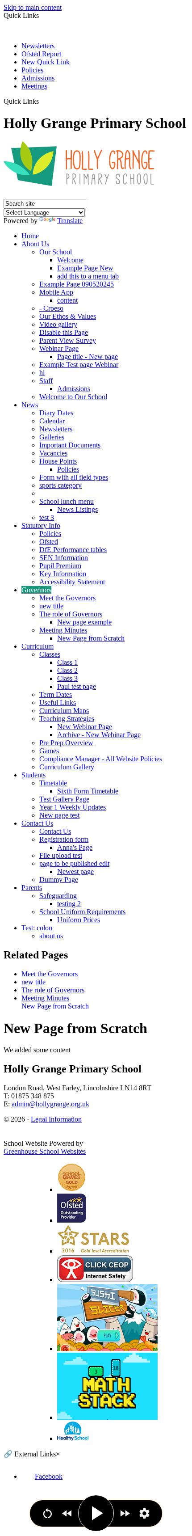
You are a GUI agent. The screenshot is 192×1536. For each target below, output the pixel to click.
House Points (58, 461)
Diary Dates (56, 413)
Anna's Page (74, 847)
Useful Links (57, 702)
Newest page (75, 871)
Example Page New (85, 268)
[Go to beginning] (47, 1513)
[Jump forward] (125, 1513)
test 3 (46, 517)
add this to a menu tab (88, 276)
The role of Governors (70, 614)
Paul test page (76, 686)
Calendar (52, 421)
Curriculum (37, 646)
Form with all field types (73, 477)
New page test (59, 815)
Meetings (34, 86)
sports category (60, 485)
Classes (49, 654)
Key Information (62, 574)
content (67, 300)
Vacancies (53, 453)
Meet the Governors (67, 598)
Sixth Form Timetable (87, 791)
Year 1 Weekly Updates (72, 807)
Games (49, 751)
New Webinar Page (84, 726)
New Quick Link (45, 62)
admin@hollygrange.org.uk (50, 1104)
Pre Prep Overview (66, 743)
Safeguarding (58, 895)
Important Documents (69, 445)
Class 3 (67, 678)
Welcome (70, 260)
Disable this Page (63, 332)
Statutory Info (40, 525)
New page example (84, 622)
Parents (31, 887)
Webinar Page (59, 348)
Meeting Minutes (63, 630)
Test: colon (36, 928)
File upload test (60, 855)
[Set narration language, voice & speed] (144, 1513)
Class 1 (67, 662)
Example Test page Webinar (78, 364)
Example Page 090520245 (76, 284)
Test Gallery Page (64, 799)
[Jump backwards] (67, 1513)
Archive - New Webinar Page (99, 734)
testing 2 (69, 903)
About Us (35, 244)
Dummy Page (58, 879)
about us (51, 936)
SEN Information (63, 557)
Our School (55, 252)
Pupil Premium (60, 566)
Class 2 (67, 670)
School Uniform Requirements (82, 912)
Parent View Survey (67, 340)
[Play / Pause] (96, 1513)
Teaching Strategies (66, 718)
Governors (36, 590)
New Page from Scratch (91, 638)
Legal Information (56, 1119)
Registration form (63, 839)
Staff (46, 380)
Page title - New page (87, 356)
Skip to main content (33, 7)
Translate (70, 220)
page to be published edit (74, 863)
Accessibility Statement (72, 582)
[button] (42, 101)
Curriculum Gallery (66, 767)
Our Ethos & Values (67, 316)
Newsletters (37, 46)
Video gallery (58, 324)
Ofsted (48, 541)
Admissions (37, 78)
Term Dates (55, 694)
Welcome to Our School (73, 397)
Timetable (53, 783)
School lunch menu (66, 501)
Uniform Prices (78, 920)
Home (30, 236)
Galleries (51, 437)
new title (51, 606)
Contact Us (37, 823)
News (29, 405)
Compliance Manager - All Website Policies (100, 759)
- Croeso (51, 308)
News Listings (77, 509)
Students (33, 775)
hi (42, 372)
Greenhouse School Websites (45, 1151)
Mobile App (56, 292)
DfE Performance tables (73, 549)
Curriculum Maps (64, 710)
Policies (32, 70)
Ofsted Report (41, 54)
